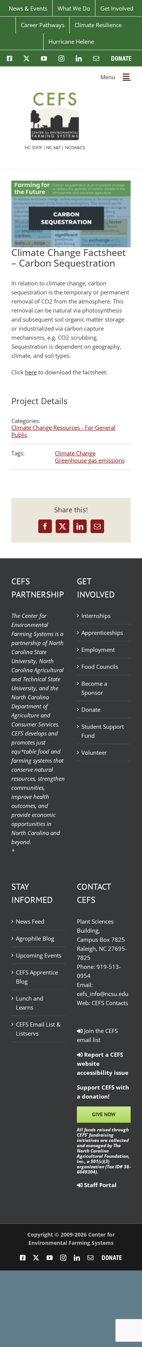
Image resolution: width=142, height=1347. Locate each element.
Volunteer (94, 752)
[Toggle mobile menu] (127, 76)
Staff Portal (100, 1185)
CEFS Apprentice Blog (37, 976)
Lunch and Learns (29, 1003)
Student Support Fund (102, 731)
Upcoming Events (38, 955)
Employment (98, 649)
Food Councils (99, 666)
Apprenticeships (102, 632)
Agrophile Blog (35, 938)
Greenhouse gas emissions (90, 460)
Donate (90, 709)
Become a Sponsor (94, 688)
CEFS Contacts (110, 1003)
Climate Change (75, 453)
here (31, 372)
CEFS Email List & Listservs (38, 1029)
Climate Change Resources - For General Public (63, 431)
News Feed (30, 921)
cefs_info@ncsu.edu (102, 994)
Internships (96, 615)
